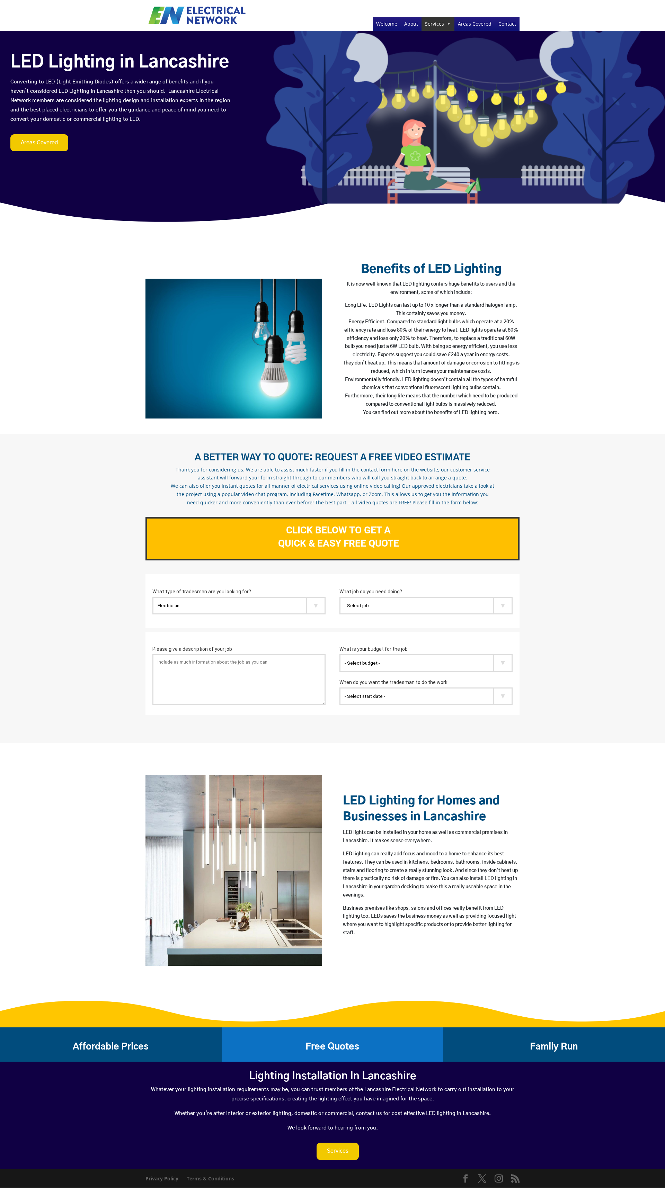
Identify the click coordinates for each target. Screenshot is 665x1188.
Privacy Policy (161, 1178)
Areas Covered (474, 23)
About (411, 23)
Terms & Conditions (210, 1178)
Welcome (386, 23)
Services (434, 23)
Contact (507, 23)
